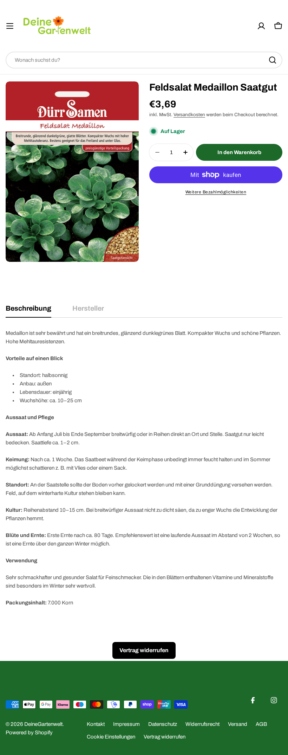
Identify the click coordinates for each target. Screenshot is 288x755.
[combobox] (144, 60)
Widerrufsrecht (202, 724)
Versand (237, 724)
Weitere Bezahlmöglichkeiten (216, 192)
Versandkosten (189, 114)
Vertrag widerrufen (164, 737)
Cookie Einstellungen (111, 737)
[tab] (28, 311)
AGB (261, 724)
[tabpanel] (144, 468)
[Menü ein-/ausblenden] (10, 26)
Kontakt (96, 724)
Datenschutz (162, 724)
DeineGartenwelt (43, 724)
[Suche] (272, 60)
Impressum (126, 724)
